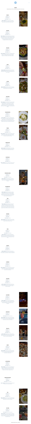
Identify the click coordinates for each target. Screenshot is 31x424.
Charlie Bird (7, 278)
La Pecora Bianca (7, 361)
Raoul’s (8, 64)
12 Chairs (7, 81)
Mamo (7, 198)
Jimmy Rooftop (8, 311)
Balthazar (7, 30)
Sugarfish (7, 245)
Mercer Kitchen (8, 142)
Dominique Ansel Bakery (8, 377)
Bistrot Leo (7, 328)
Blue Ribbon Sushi (7, 186)
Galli (7, 392)
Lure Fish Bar (7, 96)
